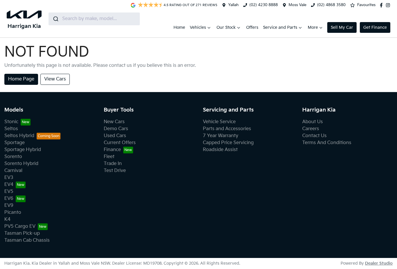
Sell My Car (342, 27)
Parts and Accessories (227, 129)
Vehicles (198, 27)
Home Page (21, 79)
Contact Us (314, 136)
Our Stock (226, 27)
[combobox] (94, 18)
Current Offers (120, 143)
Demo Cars (116, 129)
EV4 (8, 184)
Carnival (13, 170)
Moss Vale (297, 5)
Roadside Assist (220, 150)
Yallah (233, 5)
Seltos (11, 129)
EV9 (8, 205)
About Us (312, 122)
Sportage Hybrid (22, 150)
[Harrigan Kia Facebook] (382, 5)
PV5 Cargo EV (19, 226)
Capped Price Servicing (228, 143)
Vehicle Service (219, 122)
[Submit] (55, 18)
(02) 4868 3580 (331, 5)
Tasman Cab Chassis (27, 240)
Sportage (14, 143)
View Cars (55, 79)
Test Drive (115, 170)
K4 (7, 219)
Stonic (11, 122)
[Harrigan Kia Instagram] (389, 5)
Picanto (12, 212)
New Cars (114, 122)
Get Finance (375, 27)
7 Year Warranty (220, 136)
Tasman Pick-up (22, 233)
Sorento (13, 156)
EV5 (8, 191)
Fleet (109, 156)
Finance (112, 150)
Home (179, 27)
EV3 (8, 177)
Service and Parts (280, 27)
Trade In (113, 163)
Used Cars (115, 136)
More (313, 27)
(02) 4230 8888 (263, 5)
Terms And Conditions (326, 143)
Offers (252, 27)
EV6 (8, 198)
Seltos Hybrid (19, 136)
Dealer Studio (379, 263)
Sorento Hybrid (21, 163)
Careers (310, 129)
